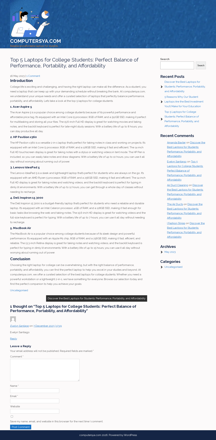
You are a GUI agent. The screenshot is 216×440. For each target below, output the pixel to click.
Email (14, 396)
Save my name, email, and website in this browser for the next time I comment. (56, 421)
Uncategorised (19, 290)
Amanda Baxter (176, 142)
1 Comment (33, 76)
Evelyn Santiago (19, 325)
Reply (13, 338)
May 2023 (170, 251)
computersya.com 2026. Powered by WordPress (108, 435)
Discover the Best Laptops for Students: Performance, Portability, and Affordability (96, 298)
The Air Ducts (175, 204)
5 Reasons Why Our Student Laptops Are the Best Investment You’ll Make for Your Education (184, 101)
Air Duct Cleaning (177, 185)
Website (15, 406)
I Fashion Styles (176, 223)
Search (164, 59)
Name (14, 385)
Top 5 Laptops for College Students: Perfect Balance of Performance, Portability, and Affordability (185, 170)
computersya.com (35, 41)
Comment (16, 356)
